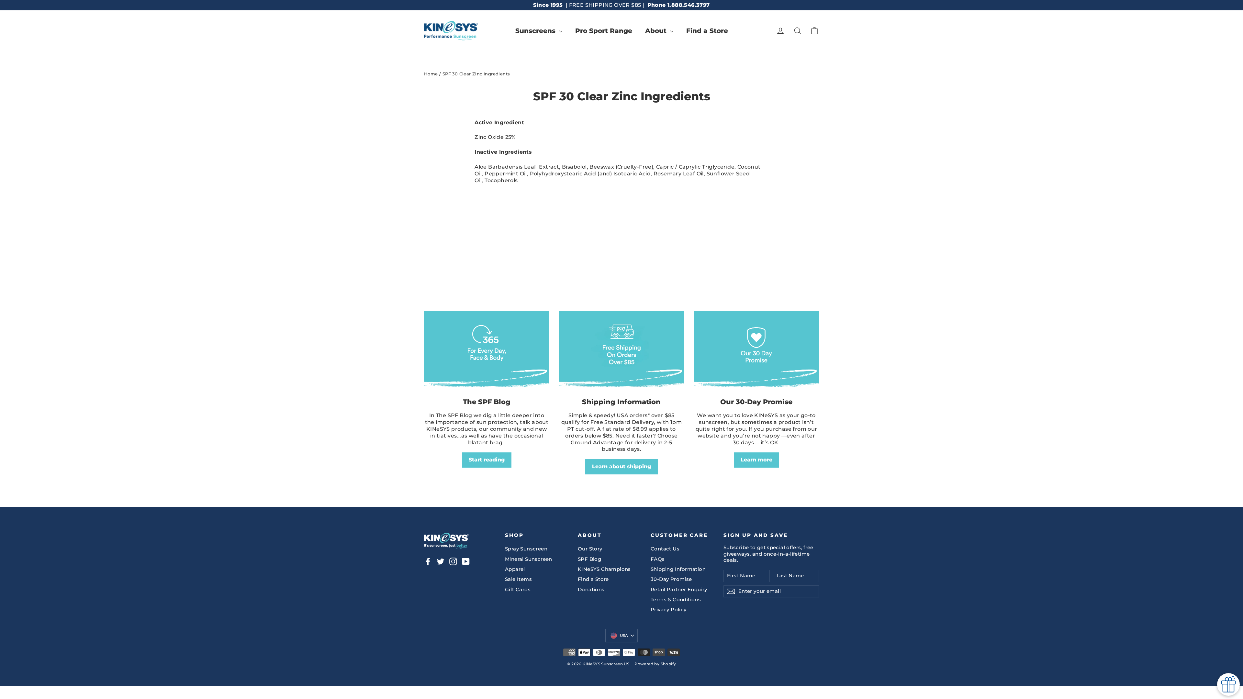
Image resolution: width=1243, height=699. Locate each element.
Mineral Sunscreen (528, 559)
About (656, 31)
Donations (591, 590)
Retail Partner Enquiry (679, 590)
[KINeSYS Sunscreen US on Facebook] (428, 561)
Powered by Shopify (655, 663)
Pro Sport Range (603, 31)
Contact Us (665, 549)
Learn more (756, 460)
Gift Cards (518, 590)
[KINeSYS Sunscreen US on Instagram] (453, 561)
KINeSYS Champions (604, 569)
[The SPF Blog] (486, 351)
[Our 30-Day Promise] (756, 351)
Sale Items (518, 579)
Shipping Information (678, 569)
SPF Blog (589, 559)
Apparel (515, 569)
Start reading (487, 460)
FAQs (658, 559)
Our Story (590, 549)
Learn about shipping (621, 466)
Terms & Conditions (676, 600)
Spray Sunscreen (526, 549)
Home (431, 73)
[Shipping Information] (621, 351)
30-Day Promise (671, 579)
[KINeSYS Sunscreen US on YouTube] (466, 561)
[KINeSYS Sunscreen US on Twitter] (440, 561)
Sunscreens (536, 31)
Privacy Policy (669, 610)
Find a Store (707, 31)
